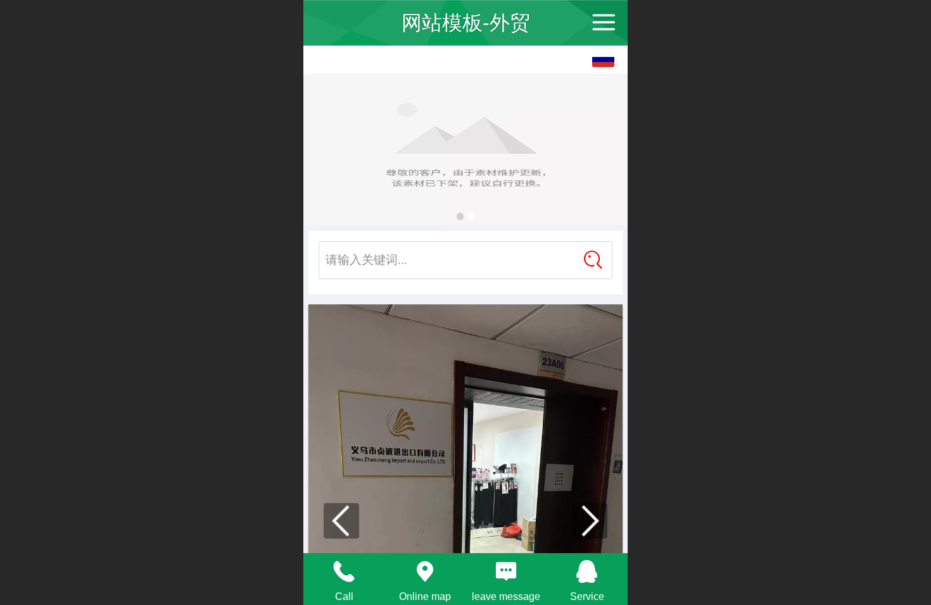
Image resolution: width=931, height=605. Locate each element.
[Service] (587, 571)
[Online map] (425, 571)
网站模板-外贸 (466, 22)
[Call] (343, 571)
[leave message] (506, 571)
